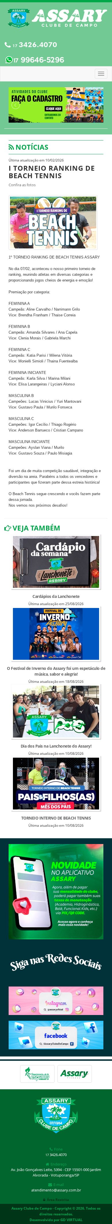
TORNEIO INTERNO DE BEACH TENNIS (56, 818)
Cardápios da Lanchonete (56, 596)
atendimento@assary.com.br (56, 1190)
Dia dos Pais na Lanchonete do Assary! (56, 746)
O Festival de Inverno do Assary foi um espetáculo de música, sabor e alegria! (56, 671)
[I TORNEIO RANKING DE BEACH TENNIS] (53, 222)
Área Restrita (58, 1199)
